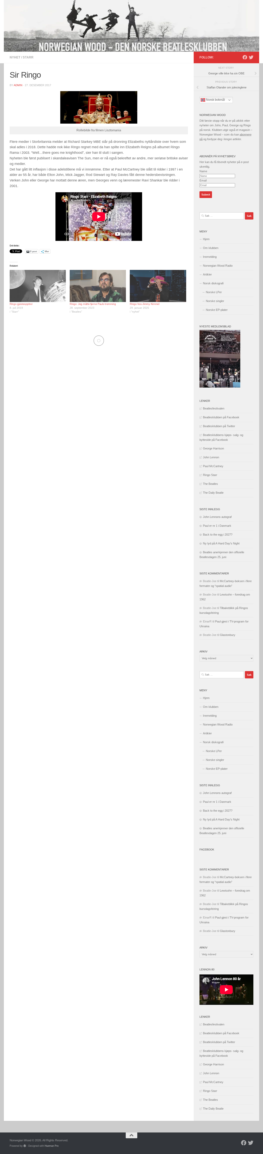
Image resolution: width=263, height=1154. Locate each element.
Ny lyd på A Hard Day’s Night (221, 543)
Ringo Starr (210, 475)
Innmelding (210, 256)
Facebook (206, 849)
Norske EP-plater (217, 309)
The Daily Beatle (213, 492)
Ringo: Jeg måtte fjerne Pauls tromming (93, 303)
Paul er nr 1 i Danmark (217, 525)
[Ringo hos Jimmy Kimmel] (158, 286)
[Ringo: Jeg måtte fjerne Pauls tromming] (98, 286)
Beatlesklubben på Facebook (221, 417)
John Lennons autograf (217, 516)
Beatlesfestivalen (213, 408)
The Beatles (210, 483)
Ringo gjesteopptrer (21, 303)
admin (18, 85)
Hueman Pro (52, 1145)
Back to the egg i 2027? (217, 534)
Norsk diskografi (213, 283)
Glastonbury (227, 634)
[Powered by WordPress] (24, 1146)
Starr (28, 57)
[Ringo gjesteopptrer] (38, 286)
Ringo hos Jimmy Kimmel (144, 303)
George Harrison (213, 448)
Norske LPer (214, 292)
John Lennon (211, 457)
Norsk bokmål (215, 100)
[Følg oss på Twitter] (251, 57)
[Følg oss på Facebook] (245, 57)
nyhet (15, 57)
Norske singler (215, 301)
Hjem (206, 239)
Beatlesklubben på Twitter (219, 426)
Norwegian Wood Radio (218, 265)
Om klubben (210, 248)
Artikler (207, 274)
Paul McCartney (213, 466)
